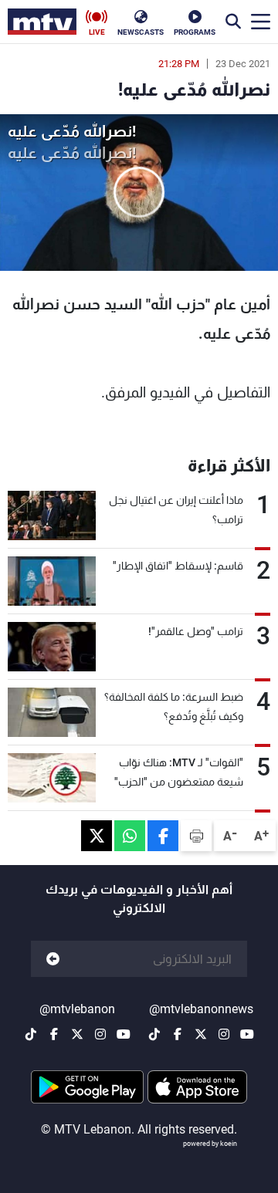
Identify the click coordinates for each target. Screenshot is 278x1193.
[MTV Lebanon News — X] (200, 1034)
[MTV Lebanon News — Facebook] (177, 1034)
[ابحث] (233, 21)
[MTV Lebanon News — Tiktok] (154, 1034)
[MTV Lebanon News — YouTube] (247, 1034)
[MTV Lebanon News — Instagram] (224, 1034)
